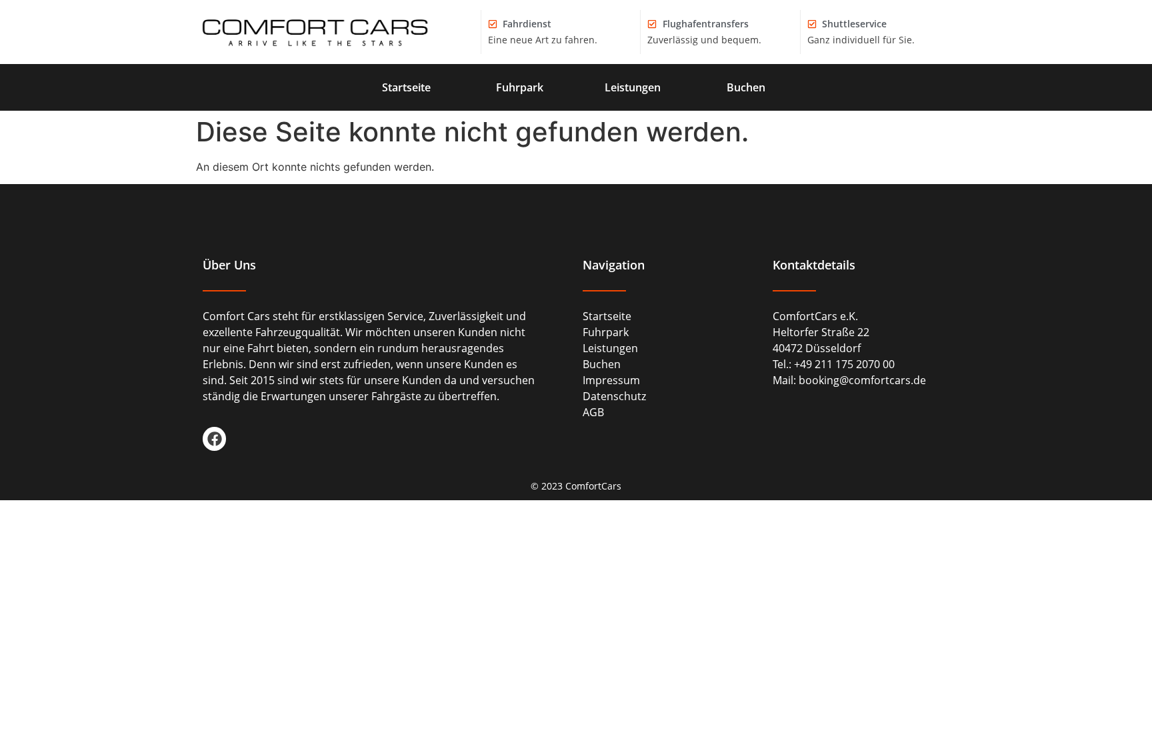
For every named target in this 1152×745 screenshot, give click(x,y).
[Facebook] (214, 438)
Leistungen (633, 87)
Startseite (406, 87)
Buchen (746, 87)
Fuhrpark (519, 87)
